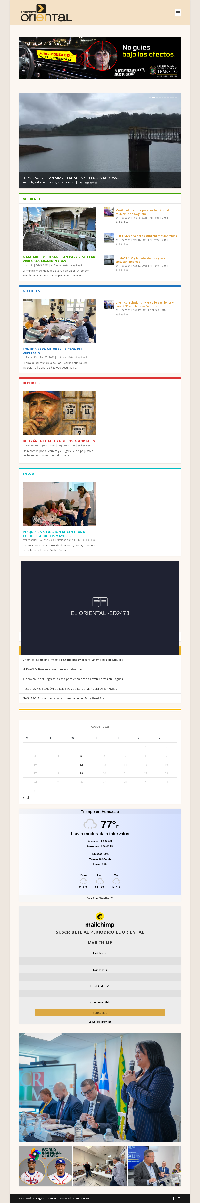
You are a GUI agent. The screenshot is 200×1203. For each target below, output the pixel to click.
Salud (70, 540)
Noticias (61, 357)
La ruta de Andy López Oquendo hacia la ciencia (65, 178)
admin (29, 265)
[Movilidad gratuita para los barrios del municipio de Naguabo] (109, 212)
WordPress (82, 1198)
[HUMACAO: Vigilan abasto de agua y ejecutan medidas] (109, 260)
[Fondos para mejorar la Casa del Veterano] (59, 321)
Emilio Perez (33, 445)
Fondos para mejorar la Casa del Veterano (53, 351)
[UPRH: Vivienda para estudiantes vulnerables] (109, 238)
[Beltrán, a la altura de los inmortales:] (59, 413)
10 (176, 97)
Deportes (63, 445)
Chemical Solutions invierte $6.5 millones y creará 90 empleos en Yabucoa (145, 304)
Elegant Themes (45, 1198)
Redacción (40, 182)
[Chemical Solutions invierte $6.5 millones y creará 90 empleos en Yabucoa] (109, 304)
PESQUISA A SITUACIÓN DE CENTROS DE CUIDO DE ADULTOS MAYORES (55, 534)
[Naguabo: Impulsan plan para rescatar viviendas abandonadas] (59, 229)
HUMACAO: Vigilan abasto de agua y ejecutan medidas (140, 259)
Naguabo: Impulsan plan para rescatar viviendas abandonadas (59, 259)
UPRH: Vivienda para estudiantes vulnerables (146, 236)
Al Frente (69, 182)
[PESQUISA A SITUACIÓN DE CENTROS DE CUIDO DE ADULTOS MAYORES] (59, 504)
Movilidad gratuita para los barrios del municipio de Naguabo (142, 212)
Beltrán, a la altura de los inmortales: (59, 441)
